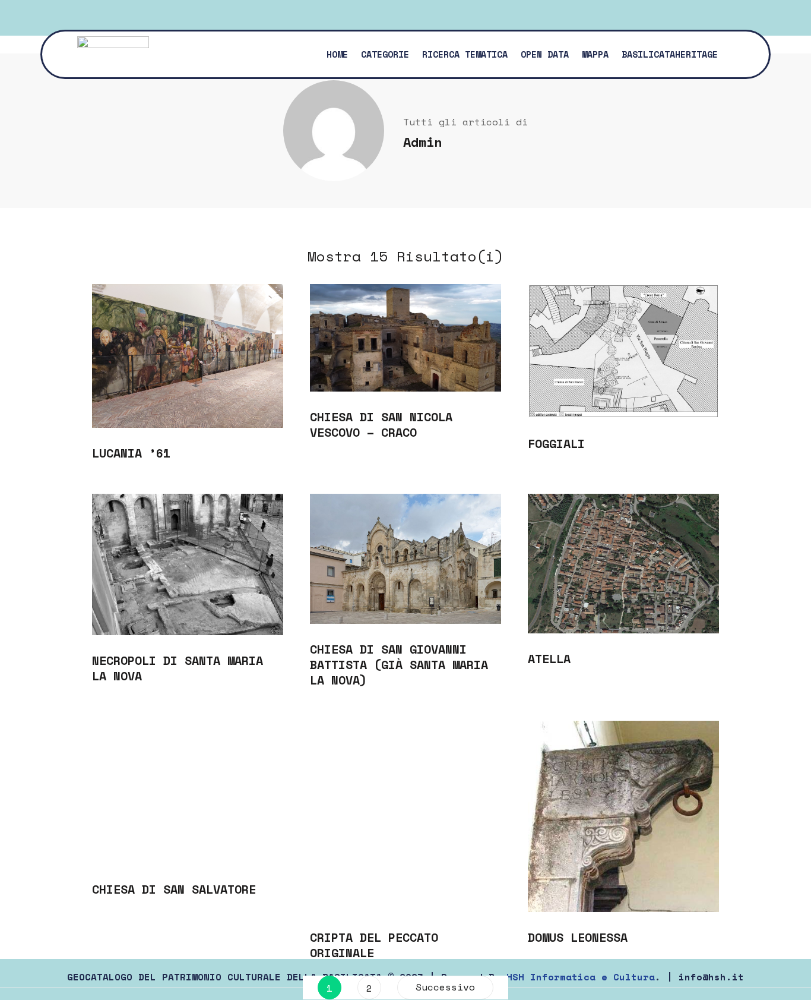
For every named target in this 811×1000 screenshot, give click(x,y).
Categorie (385, 54)
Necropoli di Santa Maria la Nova (177, 668)
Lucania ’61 (131, 453)
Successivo (445, 987)
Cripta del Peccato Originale (374, 945)
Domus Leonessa (578, 937)
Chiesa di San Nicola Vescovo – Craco (381, 424)
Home (337, 54)
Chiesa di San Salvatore (174, 889)
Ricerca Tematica (465, 54)
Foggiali (556, 443)
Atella (549, 658)
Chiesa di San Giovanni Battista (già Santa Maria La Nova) (399, 665)
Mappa (595, 54)
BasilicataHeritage (670, 54)
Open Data (545, 54)
